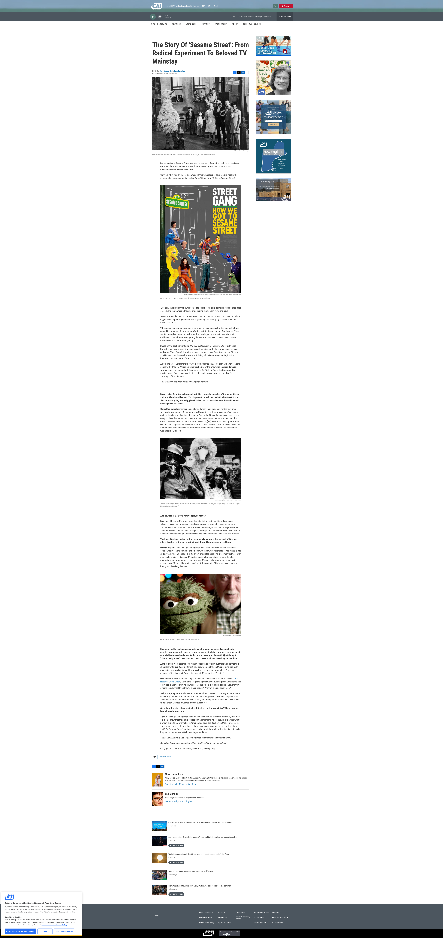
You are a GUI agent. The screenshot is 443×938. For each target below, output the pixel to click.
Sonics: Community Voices (243, 918)
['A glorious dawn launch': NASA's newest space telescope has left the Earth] (159, 858)
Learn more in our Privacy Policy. (54, 925)
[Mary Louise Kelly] (157, 779)
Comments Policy (205, 917)
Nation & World (165, 757)
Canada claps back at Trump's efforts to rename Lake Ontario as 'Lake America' (200, 822)
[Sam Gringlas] (157, 799)
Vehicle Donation (260, 923)
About (235, 24)
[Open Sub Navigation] (169, 24)
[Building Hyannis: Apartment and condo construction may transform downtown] (273, 189)
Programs (162, 24)
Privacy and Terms (206, 912)
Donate (287, 6)
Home (152, 24)
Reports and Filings (224, 923)
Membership (222, 917)
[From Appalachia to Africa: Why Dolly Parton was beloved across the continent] (159, 890)
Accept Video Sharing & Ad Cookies (20, 931)
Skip (45, 931)
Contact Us (222, 912)
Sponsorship (221, 24)
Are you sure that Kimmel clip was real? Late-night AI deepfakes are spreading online (202, 837)
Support (206, 24)
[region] (41, 914)
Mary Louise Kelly (166, 71)
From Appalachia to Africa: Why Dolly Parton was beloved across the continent (199, 886)
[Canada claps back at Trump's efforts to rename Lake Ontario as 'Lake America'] (159, 826)
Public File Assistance (280, 917)
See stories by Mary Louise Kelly (180, 784)
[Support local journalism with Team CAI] (273, 46)
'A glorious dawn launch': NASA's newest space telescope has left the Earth (198, 854)
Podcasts (275, 912)
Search (257, 24)
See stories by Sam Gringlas (178, 801)
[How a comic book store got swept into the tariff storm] (159, 875)
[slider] (163, 16)
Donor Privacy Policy (206, 923)
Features (176, 24)
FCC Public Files (277, 923)
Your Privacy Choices (64, 931)
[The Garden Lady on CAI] (273, 78)
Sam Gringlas (179, 71)
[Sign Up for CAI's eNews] (273, 117)
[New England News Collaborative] (273, 156)
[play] (153, 16)
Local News (191, 24)
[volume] (160, 16)
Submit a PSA (259, 917)
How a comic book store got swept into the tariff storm (190, 871)
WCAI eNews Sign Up (261, 912)
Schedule (247, 24)
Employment (240, 912)
